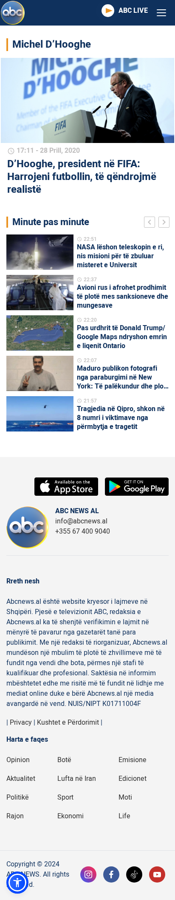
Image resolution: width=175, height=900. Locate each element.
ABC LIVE (133, 10)
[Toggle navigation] (161, 13)
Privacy (21, 722)
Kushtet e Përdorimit (68, 722)
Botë (64, 760)
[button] (17, 882)
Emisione (133, 760)
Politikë (17, 797)
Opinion (18, 760)
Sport (65, 797)
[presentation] (151, 223)
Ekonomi (70, 816)
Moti (125, 797)
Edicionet (133, 779)
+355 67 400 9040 (82, 531)
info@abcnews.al (81, 521)
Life (124, 816)
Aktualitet (20, 779)
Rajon (15, 816)
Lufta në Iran (76, 779)
